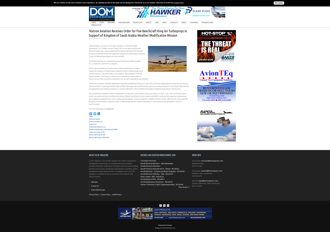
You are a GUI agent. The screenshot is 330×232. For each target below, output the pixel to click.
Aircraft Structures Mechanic (150, 166)
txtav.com (110, 109)
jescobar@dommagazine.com (212, 161)
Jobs (157, 22)
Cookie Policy (179, 3)
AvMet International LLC (97, 127)
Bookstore (137, 22)
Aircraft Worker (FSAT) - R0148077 (153, 179)
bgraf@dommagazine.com (208, 181)
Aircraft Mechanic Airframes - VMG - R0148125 (157, 174)
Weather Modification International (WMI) (103, 129)
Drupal (169, 225)
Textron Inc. (93, 124)
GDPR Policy (116, 195)
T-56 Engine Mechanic (148, 161)
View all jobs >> (183, 187)
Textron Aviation (94, 119)
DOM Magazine (124, 22)
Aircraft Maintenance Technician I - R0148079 (156, 182)
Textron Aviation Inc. (96, 122)
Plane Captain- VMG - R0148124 (152, 177)
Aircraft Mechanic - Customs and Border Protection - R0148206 (163, 171)
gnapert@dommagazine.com (212, 171)
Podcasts (174, 22)
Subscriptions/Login (98, 190)
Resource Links (207, 22)
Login (102, 22)
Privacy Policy (94, 195)
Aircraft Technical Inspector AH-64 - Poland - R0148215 (160, 169)
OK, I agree (279, 3)
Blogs (184, 22)
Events (148, 22)
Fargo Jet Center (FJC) (97, 132)
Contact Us (95, 186)
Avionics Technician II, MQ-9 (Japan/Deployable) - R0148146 (162, 185)
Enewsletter (96, 25)
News (165, 22)
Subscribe (111, 22)
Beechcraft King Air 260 (97, 135)
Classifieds (194, 22)
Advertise (94, 182)
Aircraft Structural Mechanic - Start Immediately (157, 163)
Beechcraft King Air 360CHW (99, 137)
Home (94, 22)
